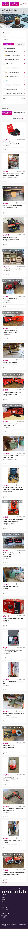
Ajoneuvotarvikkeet (11, 51)
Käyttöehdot (13, 924)
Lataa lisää (4, 882)
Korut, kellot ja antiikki (12, 76)
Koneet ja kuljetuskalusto (13, 72)
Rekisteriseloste (22, 924)
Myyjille (3, 897)
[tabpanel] (14, 501)
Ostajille (3, 899)
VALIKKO (25, 3)
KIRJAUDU (5, 4)
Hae (4, 36)
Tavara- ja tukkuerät (12, 89)
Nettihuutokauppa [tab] (6, 113)
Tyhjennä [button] (23, 98)
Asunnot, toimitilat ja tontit (13, 55)
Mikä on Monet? (5, 907)
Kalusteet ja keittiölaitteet (13, 68)
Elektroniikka (10, 63)
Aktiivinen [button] (8, 44)
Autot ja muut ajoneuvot (13, 59)
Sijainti (4, 98)
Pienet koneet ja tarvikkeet (13, 85)
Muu (8, 80)
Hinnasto (4, 901)
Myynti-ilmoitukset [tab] (18, 118)
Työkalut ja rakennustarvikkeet (14, 93)
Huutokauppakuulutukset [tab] (20, 113)
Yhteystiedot (5, 909)
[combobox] (14, 101)
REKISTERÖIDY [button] (14, 4)
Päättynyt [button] (19, 44)
